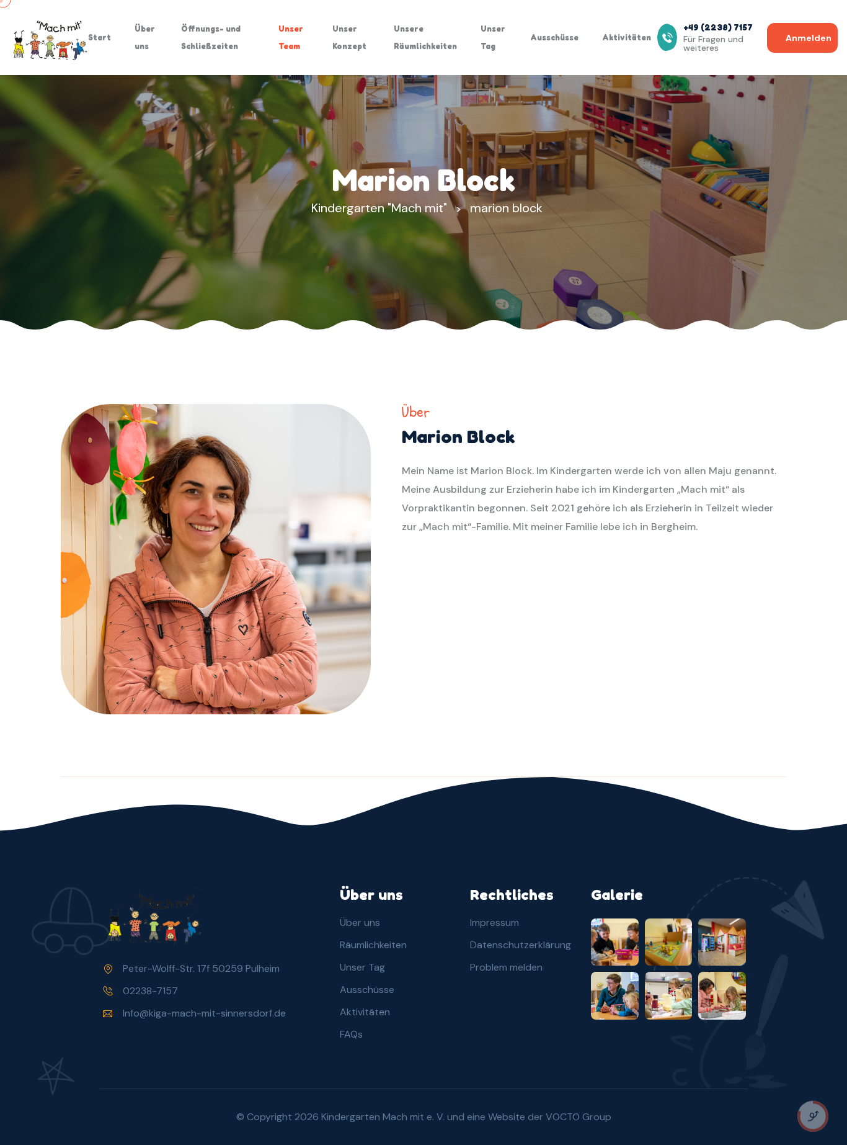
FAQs (351, 1034)
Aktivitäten (626, 37)
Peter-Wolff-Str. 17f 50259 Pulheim (201, 968)
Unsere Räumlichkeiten (425, 37)
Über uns (145, 37)
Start (99, 37)
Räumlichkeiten (373, 944)
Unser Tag (493, 37)
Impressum (494, 922)
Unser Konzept (349, 37)
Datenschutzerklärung (520, 944)
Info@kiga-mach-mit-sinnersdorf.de (204, 1013)
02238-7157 (150, 990)
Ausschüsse (554, 37)
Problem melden (506, 967)
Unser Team (290, 37)
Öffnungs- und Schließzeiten (211, 37)
